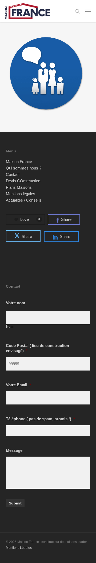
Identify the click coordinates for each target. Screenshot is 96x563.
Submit (15, 503)
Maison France (19, 162)
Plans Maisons (19, 187)
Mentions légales (20, 194)
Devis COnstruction (23, 181)
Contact (12, 174)
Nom (10, 327)
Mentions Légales (19, 548)
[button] (88, 11)
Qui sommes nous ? (23, 168)
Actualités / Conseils (23, 200)
